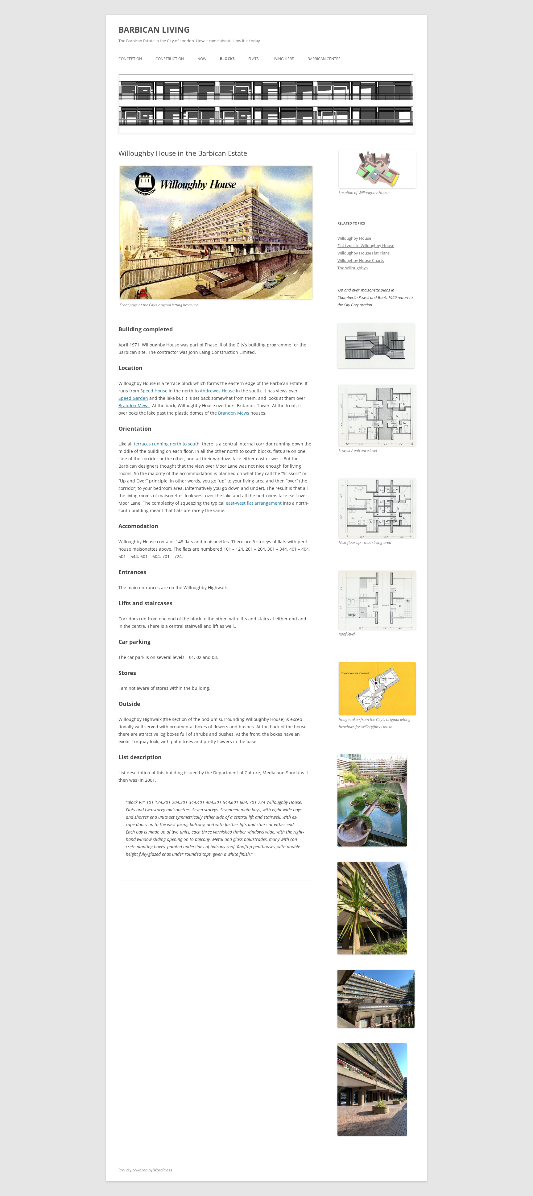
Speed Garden (133, 398)
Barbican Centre (324, 58)
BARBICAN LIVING (154, 29)
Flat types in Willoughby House (365, 245)
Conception (130, 58)
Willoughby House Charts (360, 260)
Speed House (153, 391)
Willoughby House (354, 238)
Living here (283, 58)
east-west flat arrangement (254, 503)
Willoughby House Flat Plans (363, 253)
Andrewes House (217, 391)
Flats (253, 58)
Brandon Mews (134, 405)
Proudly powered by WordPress (145, 1170)
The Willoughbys (352, 268)
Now (201, 58)
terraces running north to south (167, 444)
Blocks (227, 58)
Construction (169, 58)
